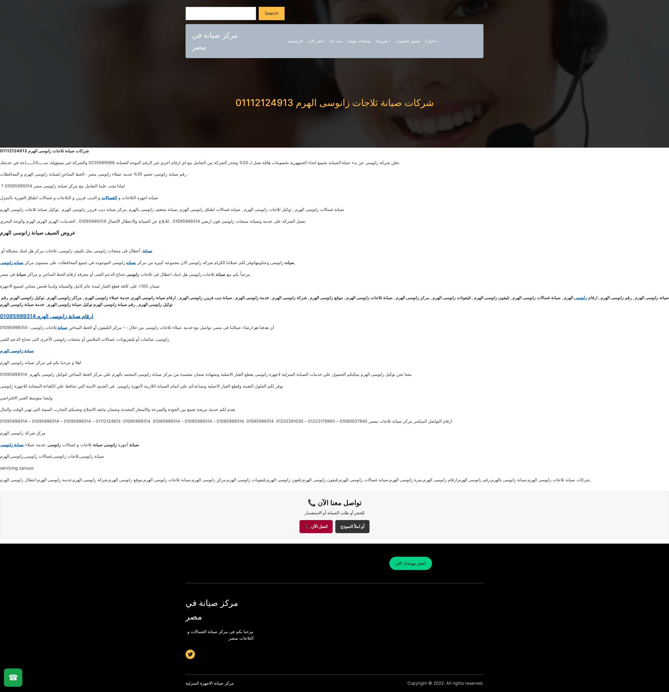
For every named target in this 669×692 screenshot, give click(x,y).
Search (271, 13)
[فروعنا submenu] (390, 41)
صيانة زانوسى (12, 444)
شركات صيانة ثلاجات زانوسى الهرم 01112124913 (334, 102)
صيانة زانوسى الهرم (17, 350)
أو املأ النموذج (352, 526)
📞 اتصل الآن (316, 526)
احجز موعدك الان (410, 563)
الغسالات (109, 197)
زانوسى (580, 297)
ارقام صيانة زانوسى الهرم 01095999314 (46, 316)
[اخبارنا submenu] (438, 41)
